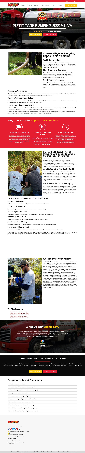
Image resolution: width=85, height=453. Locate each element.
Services (36, 5)
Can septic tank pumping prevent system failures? (22, 402)
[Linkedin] (15, 429)
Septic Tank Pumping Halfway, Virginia (19, 312)
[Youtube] (11, 429)
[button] (15, 339)
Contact (60, 5)
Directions (65, 451)
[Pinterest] (17, 429)
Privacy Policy (54, 451)
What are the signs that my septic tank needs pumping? (24, 390)
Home (23, 5)
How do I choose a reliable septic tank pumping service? (24, 408)
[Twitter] (13, 429)
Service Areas (45, 5)
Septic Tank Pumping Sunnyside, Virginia (19, 313)
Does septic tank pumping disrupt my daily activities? (23, 399)
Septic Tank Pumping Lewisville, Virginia (19, 318)
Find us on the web (72, 451)
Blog (54, 5)
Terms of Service (46, 451)
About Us (29, 5)
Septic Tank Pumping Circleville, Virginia (19, 315)
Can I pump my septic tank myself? (19, 393)
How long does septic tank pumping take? (20, 396)
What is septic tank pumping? (17, 384)
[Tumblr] (19, 429)
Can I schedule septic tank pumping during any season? (24, 411)
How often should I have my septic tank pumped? (22, 387)
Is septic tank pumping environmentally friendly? (22, 405)
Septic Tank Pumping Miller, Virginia (18, 316)
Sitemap (60, 451)
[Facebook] (9, 429)
